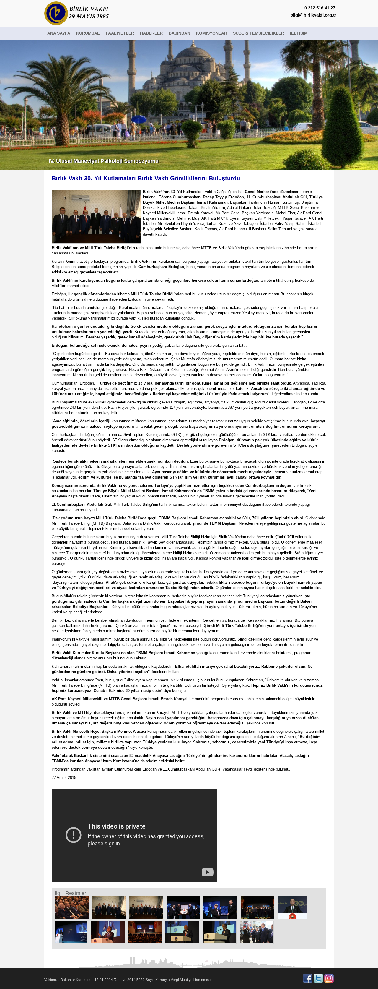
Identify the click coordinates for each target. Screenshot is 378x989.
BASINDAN (179, 33)
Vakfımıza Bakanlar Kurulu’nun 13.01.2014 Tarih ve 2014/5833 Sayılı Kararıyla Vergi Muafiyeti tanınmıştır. (128, 980)
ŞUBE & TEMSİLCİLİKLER (258, 33)
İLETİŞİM (299, 33)
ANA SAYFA (58, 33)
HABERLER (151, 33)
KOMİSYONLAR (211, 33)
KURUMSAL (88, 33)
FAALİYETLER (120, 33)
